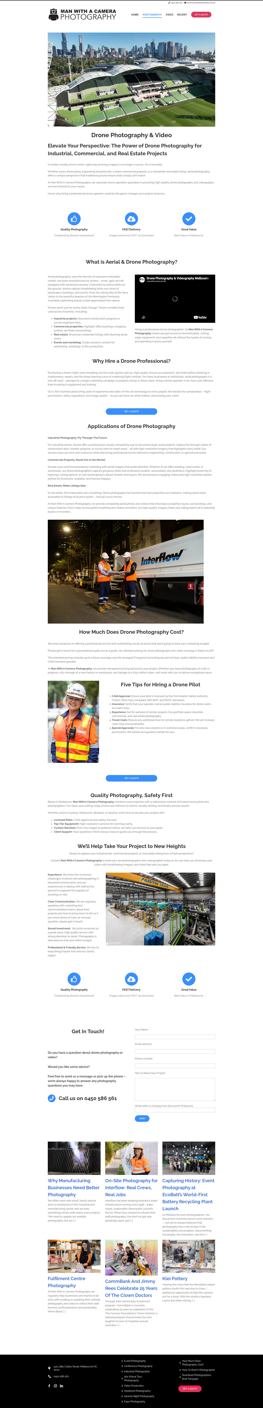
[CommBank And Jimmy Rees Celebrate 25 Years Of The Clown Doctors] (131, 1258)
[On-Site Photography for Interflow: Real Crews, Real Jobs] (131, 1158)
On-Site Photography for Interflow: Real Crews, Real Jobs (131, 1187)
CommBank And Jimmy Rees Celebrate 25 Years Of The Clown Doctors (131, 1288)
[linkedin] (61, 1385)
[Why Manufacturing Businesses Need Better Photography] (74, 1158)
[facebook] (49, 1385)
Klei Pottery (175, 1278)
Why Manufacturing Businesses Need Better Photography (73, 1187)
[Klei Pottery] (188, 1256)
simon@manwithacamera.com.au (201, 3)
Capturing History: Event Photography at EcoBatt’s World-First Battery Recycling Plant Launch (188, 1194)
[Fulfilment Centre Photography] (74, 1256)
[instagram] (55, 1385)
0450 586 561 (176, 3)
